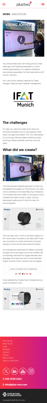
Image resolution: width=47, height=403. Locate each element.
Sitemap (6, 355)
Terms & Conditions (10, 361)
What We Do (8, 344)
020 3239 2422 (13, 379)
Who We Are (7, 341)
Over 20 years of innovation (13, 394)
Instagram (34, 369)
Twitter (9, 369)
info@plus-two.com (16, 384)
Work (6, 14)
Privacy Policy (8, 358)
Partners (6, 349)
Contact (6, 352)
